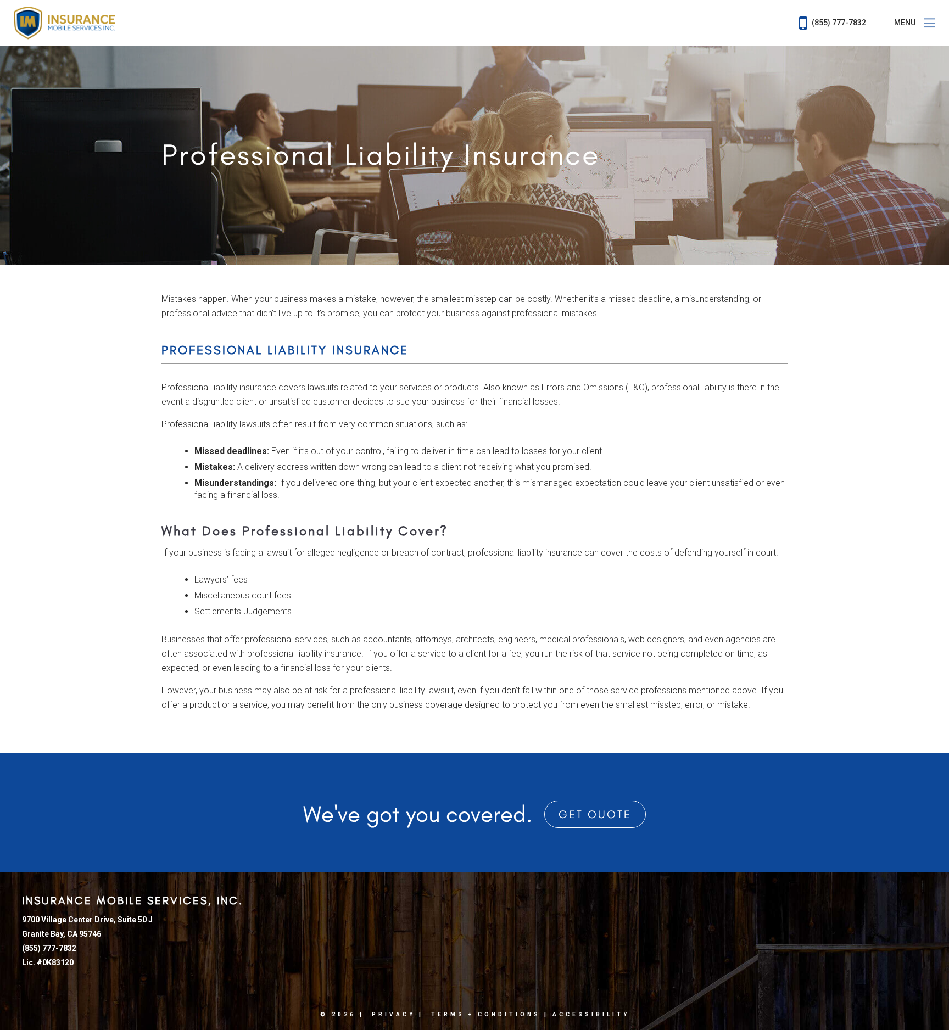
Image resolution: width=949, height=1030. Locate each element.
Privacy (393, 1014)
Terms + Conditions (485, 1014)
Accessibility (590, 1014)
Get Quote (595, 814)
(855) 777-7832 (838, 22)
